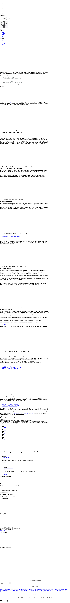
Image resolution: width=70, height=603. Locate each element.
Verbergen (9, 75)
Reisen (3, 34)
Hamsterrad (38, 589)
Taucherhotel (52, 590)
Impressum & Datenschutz (4, 600)
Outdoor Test (57, 589)
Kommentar (2, 483)
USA (30, 592)
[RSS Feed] (2, 3)
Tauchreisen (3, 592)
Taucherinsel (56, 590)
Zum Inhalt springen (3, 0)
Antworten (4, 463)
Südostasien (19, 590)
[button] (0, 602)
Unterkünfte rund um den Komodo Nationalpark (9, 366)
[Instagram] (2, 8)
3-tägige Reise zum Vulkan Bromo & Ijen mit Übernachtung (11, 236)
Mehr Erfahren (2, 530)
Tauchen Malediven (44, 590)
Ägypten (44, 591)
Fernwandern (29, 589)
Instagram (24, 413)
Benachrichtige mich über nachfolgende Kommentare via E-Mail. (11, 488)
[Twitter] (2, 13)
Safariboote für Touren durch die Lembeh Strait (9, 323)
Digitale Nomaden (10, 102)
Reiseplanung (62, 589)
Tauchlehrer (64, 590)
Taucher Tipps (61, 590)
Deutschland (19, 589)
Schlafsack (8, 590)
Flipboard (31, 413)
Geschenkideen (34, 589)
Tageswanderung (24, 590)
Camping (16, 589)
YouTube (21, 413)
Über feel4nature (6, 18)
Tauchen (3, 32)
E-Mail (16, 485)
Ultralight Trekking (25, 591)
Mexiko (48, 589)
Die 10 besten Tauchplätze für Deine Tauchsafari (9, 406)
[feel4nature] (1, 29)
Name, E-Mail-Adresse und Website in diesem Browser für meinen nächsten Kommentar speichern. (16, 487)
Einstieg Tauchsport (23, 589)
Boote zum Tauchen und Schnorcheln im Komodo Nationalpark (12, 367)
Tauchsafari (9, 591)
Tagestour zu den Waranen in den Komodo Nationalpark (10, 368)
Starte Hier (5, 17)
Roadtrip (1, 590)
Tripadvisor (14, 413)
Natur (3, 42)
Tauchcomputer (39, 590)
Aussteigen (9, 589)
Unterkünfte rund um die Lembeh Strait (8, 324)
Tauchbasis (35, 590)
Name (1, 485)
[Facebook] (2, 6)
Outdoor (3, 33)
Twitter (27, 413)
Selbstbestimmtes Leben (14, 590)
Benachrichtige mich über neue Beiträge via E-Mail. (9, 490)
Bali (11, 589)
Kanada (41, 589)
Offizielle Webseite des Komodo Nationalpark (9, 365)
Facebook (17, 413)
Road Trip (66, 589)
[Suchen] (14, 496)
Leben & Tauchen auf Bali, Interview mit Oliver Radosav (11, 405)
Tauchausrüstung (30, 590)
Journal (3, 36)
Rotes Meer (5, 590)
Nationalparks (51, 589)
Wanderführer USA (6, 19)
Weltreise (37, 591)
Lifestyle (3, 35)
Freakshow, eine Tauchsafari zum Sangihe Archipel (10, 404)
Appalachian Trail (3, 589)
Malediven (44, 589)
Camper (13, 589)
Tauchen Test (49, 590)
